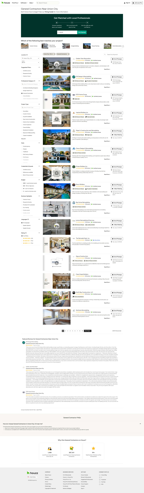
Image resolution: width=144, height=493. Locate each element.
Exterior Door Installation (29, 122)
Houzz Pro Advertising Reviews (70, 481)
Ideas (31, 3)
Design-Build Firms (27, 90)
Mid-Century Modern (28, 154)
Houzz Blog (104, 475)
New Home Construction (29, 119)
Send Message (118, 59)
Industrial (25, 162)
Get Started (82, 32)
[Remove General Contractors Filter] (68, 54)
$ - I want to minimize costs (29, 191)
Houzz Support (84, 484)
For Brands (65, 486)
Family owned (26, 210)
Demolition (25, 111)
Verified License (27, 70)
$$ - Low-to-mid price (28, 188)
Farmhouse (25, 157)
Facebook (103, 479)
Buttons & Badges (67, 488)
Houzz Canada (84, 475)
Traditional (25, 151)
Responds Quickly (27, 73)
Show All (23, 138)
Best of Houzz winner (28, 175)
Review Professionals (86, 477)
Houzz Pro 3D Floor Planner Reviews (71, 484)
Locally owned (26, 213)
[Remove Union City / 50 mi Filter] (54, 54)
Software (23, 3)
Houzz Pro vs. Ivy (67, 479)
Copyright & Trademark (50, 488)
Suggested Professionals (87, 479)
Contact (83, 486)
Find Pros (15, 3)
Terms (46, 481)
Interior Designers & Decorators (30, 98)
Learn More (39, 409)
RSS (102, 484)
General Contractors (28, 93)
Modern (25, 149)
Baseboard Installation (28, 130)
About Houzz (48, 475)
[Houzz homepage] (5, 2)
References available (28, 172)
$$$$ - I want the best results (30, 183)
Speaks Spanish (27, 225)
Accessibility (84, 481)
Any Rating (25, 235)
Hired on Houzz (26, 76)
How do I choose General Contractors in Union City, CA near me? (23, 424)
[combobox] (47, 2)
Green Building (26, 127)
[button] (96, 60)
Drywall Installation (27, 116)
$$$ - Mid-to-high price (28, 186)
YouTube (103, 482)
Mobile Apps (48, 486)
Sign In (82, 488)
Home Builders (26, 96)
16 (82, 330)
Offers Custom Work (28, 215)
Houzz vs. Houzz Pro (68, 477)
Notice (51, 479)
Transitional (25, 159)
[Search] (37, 2)
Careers (47, 477)
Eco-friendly (26, 207)
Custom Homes (27, 114)
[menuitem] (15, 3)
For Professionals (67, 475)
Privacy (46, 479)
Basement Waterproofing (29, 132)
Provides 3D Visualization (29, 204)
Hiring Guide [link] (49, 12)
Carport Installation (27, 135)
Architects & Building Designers (30, 88)
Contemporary (26, 146)
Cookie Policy (48, 484)
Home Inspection (27, 124)
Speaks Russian (26, 228)
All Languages (26, 222)
